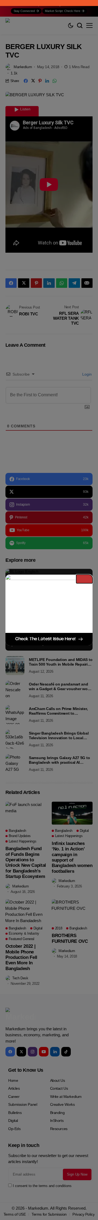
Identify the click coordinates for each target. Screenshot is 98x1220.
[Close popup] (84, 579)
